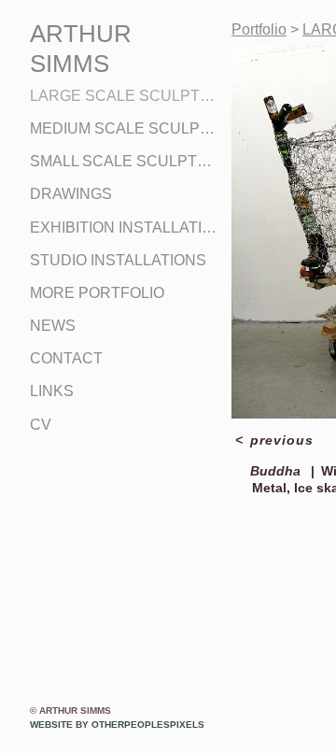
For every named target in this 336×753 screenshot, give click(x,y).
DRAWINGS (71, 194)
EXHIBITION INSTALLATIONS (123, 227)
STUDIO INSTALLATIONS (118, 260)
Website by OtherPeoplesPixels (117, 724)
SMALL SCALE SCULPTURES (123, 161)
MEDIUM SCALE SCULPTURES (123, 128)
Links (52, 391)
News (53, 326)
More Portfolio (97, 293)
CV (40, 425)
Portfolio (259, 29)
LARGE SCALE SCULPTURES (123, 96)
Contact (66, 358)
